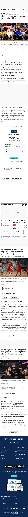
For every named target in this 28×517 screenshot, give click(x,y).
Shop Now (6, 231)
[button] (23, 9)
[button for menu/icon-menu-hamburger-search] (26, 10)
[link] (8, 9)
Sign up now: (3, 21)
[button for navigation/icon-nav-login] (23, 9)
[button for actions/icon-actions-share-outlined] (25, 50)
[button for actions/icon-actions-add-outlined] (12, 289)
